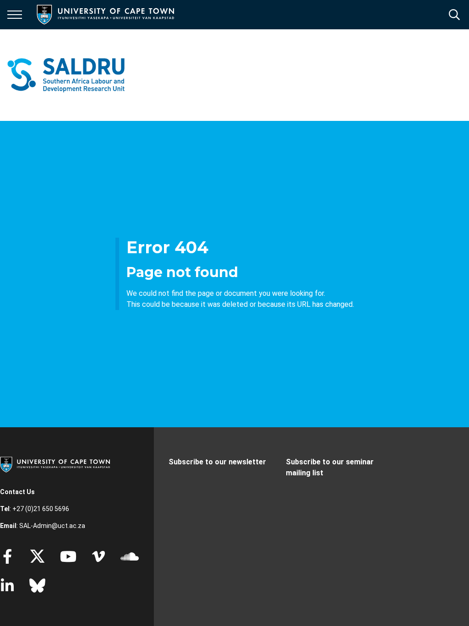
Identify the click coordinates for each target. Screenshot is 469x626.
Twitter (37, 556)
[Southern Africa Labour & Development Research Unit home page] (66, 75)
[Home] (55, 464)
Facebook (7, 556)
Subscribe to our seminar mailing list (330, 467)
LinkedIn (7, 586)
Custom (98, 556)
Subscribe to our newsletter (217, 461)
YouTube (68, 556)
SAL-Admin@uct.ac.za (52, 525)
